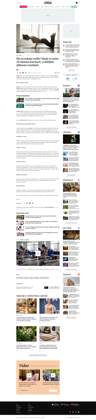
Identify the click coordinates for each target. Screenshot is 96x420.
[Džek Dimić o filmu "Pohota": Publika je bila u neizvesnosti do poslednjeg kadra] (71, 92)
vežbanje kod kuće (44, 277)
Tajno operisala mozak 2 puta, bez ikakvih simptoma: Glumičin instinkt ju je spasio (71, 50)
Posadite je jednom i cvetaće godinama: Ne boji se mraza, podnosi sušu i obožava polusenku (70, 55)
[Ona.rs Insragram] (76, 412)
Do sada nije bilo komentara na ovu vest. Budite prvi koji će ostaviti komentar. (24, 288)
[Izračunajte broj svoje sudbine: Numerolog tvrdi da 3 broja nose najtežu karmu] (71, 235)
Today (18, 112)
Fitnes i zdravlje (19, 55)
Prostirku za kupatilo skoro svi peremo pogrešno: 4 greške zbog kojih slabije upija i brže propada (71, 60)
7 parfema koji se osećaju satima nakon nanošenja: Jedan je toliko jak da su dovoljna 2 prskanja (71, 46)
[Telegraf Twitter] (73, 412)
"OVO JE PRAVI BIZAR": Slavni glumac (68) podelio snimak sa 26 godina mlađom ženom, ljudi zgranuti (71, 65)
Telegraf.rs (19, 2)
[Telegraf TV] (78, 412)
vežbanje (44, 91)
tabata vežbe (20, 277)
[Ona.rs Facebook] (70, 412)
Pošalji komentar (54, 287)
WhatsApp (56, 207)
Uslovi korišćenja (57, 269)
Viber (18, 208)
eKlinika (67, 132)
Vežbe (31, 277)
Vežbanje (36, 277)
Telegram (22, 208)
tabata (26, 277)
